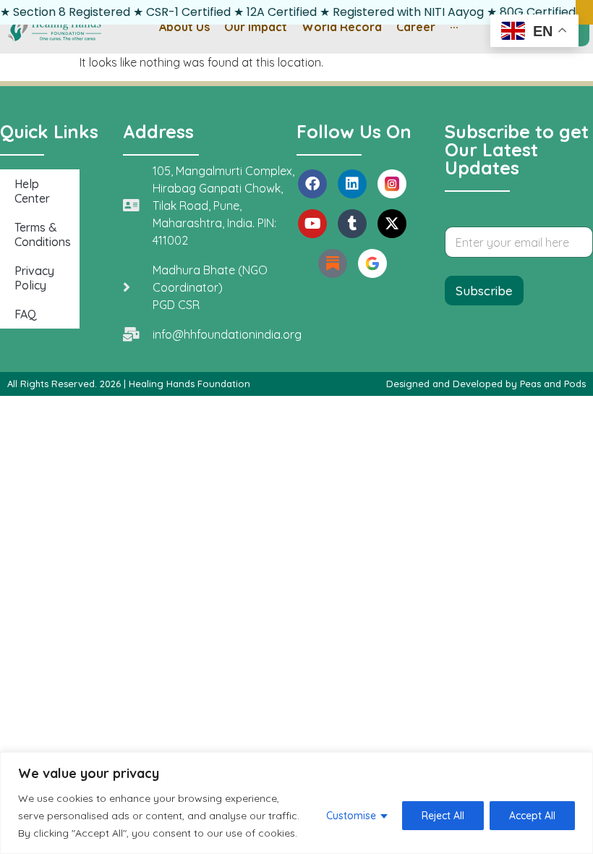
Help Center (32, 191)
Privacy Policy (34, 277)
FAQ (25, 314)
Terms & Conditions (42, 234)
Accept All (532, 815)
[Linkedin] (352, 183)
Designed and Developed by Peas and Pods (486, 383)
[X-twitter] (391, 223)
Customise (351, 815)
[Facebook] (312, 183)
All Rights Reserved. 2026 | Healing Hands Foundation (128, 383)
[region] (296, 803)
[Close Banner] (584, 12)
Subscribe (484, 290)
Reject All (443, 815)
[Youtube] (312, 223)
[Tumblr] (352, 223)
